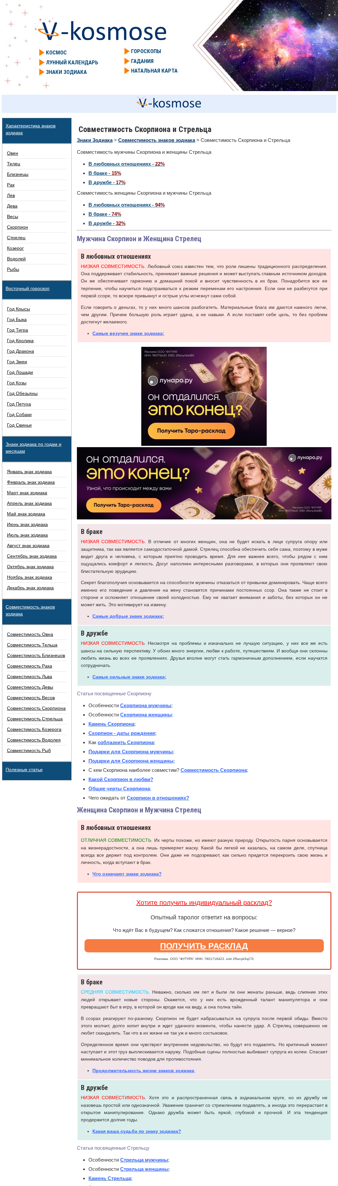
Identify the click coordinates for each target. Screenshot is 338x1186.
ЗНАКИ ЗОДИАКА (66, 72)
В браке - (104, 173)
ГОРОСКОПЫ (146, 51)
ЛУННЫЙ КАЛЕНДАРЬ (72, 62)
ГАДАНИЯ (142, 61)
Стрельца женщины (144, 1169)
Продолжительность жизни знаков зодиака (143, 1070)
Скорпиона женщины (146, 714)
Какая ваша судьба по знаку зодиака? (136, 1131)
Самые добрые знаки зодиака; (128, 616)
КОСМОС (56, 52)
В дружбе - (106, 182)
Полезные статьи (24, 769)
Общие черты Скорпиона (119, 788)
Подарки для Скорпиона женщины (131, 761)
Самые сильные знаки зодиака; (129, 676)
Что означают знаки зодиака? (127, 873)
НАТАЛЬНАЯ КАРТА (154, 70)
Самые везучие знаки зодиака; (128, 333)
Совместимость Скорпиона (214, 770)
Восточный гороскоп (28, 288)
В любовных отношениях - (126, 164)
